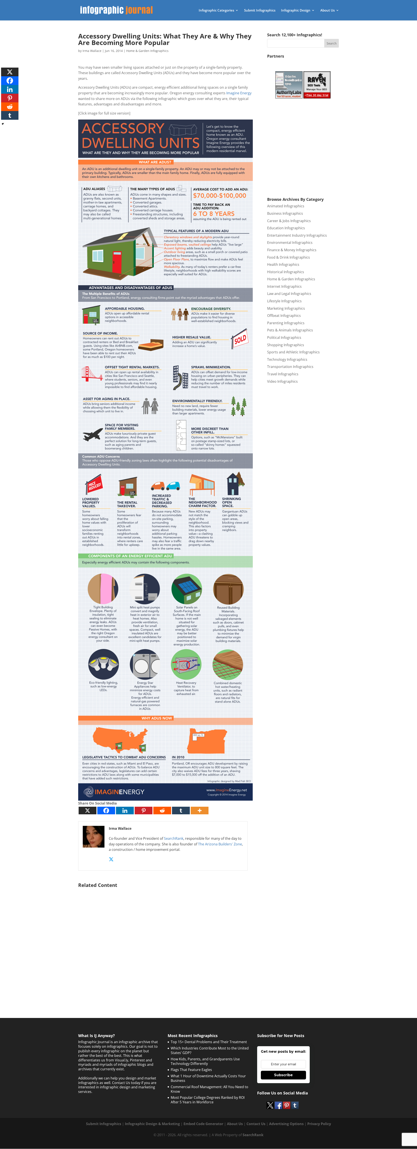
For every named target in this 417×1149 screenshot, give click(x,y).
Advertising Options (286, 1123)
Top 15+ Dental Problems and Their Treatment (209, 1041)
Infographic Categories (216, 10)
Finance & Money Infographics (291, 250)
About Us (327, 10)
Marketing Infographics (286, 308)
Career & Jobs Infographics (289, 220)
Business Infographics (285, 213)
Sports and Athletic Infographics (293, 352)
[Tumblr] (181, 810)
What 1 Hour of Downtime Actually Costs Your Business (208, 1078)
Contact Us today (126, 1082)
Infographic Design (295, 10)
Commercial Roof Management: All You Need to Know (209, 1089)
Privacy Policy (319, 1123)
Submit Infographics (259, 10)
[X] (87, 810)
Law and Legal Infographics (289, 293)
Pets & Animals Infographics (290, 330)
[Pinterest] (143, 810)
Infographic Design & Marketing (152, 1123)
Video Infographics (282, 381)
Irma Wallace (92, 51)
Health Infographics (283, 264)
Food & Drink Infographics (288, 257)
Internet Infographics (284, 286)
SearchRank (173, 838)
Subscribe (283, 1075)
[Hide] (3, 124)
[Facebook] (106, 810)
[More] (199, 810)
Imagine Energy (239, 93)
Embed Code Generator (203, 1123)
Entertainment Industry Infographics (297, 235)
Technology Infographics (287, 359)
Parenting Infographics (285, 323)
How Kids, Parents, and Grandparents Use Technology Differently (205, 1061)
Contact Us (256, 1123)
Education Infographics (286, 228)
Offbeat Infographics (284, 315)
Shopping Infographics (285, 345)
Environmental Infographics (290, 242)
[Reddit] (162, 810)
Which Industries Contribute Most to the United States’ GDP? (210, 1050)
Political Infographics (284, 337)
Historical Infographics (285, 271)
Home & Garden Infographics (147, 51)
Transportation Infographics (290, 366)
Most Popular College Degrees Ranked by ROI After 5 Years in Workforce (208, 1099)
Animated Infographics (285, 206)
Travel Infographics (282, 374)
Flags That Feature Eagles (191, 1069)
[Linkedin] (125, 810)
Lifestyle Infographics (284, 301)
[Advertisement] (165, 942)
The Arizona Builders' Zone (220, 844)
